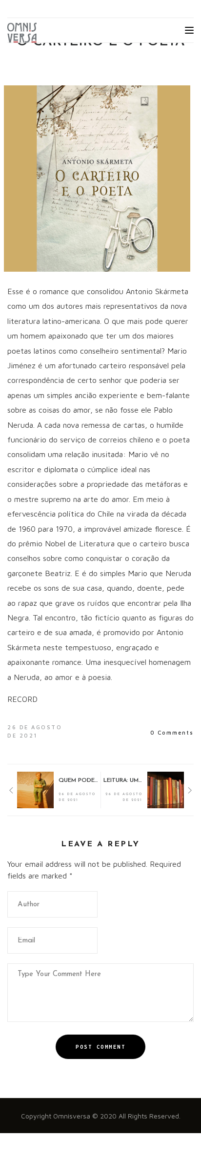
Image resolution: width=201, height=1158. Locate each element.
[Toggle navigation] (189, 30)
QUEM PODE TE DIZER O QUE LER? (78, 780)
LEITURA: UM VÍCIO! (122, 780)
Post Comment (100, 1047)
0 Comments (172, 732)
